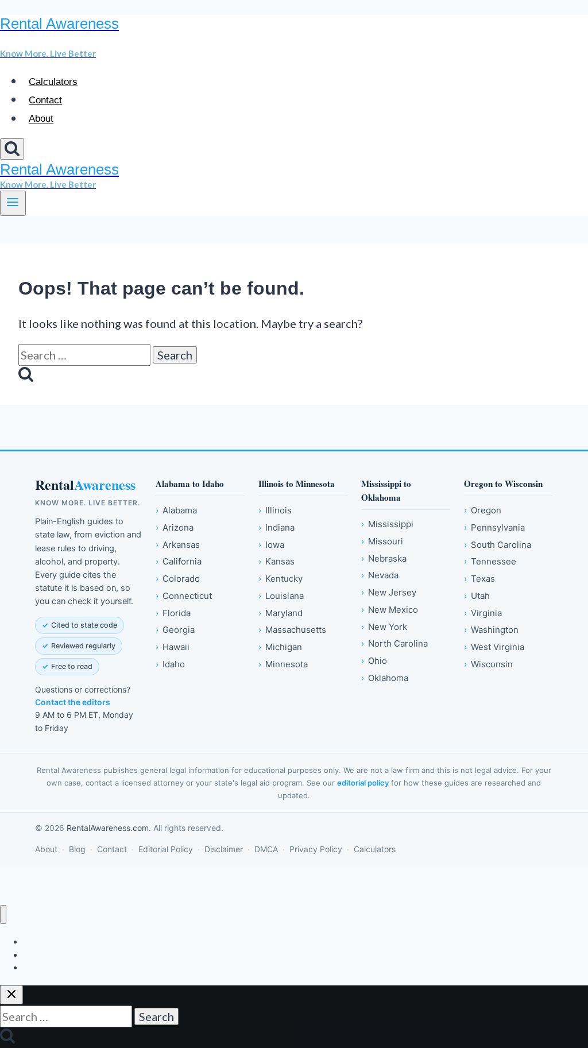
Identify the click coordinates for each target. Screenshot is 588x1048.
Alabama (176, 510)
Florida (173, 613)
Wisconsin (488, 664)
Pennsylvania (494, 527)
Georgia (175, 629)
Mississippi (387, 524)
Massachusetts (292, 629)
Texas (479, 578)
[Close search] (11, 994)
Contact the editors (72, 702)
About (41, 119)
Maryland (280, 613)
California (179, 561)
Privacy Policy (315, 849)
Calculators (53, 81)
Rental (85, 485)
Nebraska (384, 558)
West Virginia (494, 646)
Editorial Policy (165, 849)
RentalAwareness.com (108, 828)
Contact (45, 100)
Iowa (271, 544)
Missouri (382, 541)
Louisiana (281, 595)
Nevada (380, 575)
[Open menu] (13, 203)
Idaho (170, 664)
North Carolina (394, 643)
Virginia (483, 613)
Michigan (280, 646)
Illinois (275, 510)
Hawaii (172, 646)
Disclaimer (223, 849)
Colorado (178, 578)
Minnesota (283, 664)
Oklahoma (384, 677)
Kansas (276, 561)
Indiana (276, 527)
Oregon (482, 510)
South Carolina (497, 544)
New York (384, 626)
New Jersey (388, 592)
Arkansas (178, 544)
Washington (491, 629)
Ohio (374, 660)
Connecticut (184, 595)
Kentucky (280, 578)
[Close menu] (3, 914)
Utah (477, 595)
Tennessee (490, 561)
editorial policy (363, 782)
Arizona (175, 527)
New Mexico (389, 609)
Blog (77, 849)
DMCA (266, 849)
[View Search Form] (12, 149)
